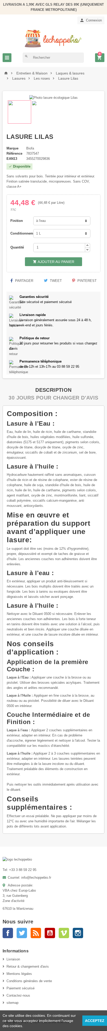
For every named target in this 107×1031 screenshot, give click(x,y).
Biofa (30, 148)
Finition (16, 221)
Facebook (8, 933)
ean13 (11, 159)
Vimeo (64, 933)
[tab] (53, 390)
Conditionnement (20, 233)
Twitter (22, 933)
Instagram (78, 933)
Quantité (17, 247)
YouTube (50, 933)
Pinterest (86, 281)
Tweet (55, 281)
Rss (36, 933)
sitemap (12, 1003)
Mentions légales (19, 974)
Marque (12, 148)
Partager (23, 281)
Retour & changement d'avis (27, 966)
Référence (14, 153)
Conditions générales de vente (29, 981)
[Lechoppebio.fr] (53, 38)
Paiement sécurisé (20, 988)
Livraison (13, 959)
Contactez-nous (18, 995)
